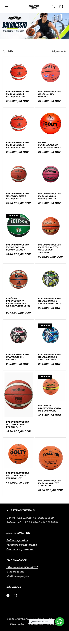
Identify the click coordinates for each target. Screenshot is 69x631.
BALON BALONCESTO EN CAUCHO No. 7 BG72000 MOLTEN (17, 94)
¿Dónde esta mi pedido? (22, 567)
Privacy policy (17, 624)
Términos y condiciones (21, 544)
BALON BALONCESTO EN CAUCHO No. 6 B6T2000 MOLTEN (49, 196)
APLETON (20, 619)
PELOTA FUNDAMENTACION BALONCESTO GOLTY (49, 145)
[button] (6, 6)
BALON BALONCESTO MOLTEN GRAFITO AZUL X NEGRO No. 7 (49, 357)
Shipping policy (54, 624)
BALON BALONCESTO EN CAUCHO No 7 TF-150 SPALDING (49, 483)
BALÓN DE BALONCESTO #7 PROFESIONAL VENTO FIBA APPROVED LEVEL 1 (18, 303)
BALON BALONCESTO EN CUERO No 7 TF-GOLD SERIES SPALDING (49, 249)
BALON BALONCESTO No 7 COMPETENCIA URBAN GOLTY (17, 475)
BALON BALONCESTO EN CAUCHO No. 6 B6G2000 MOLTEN (17, 145)
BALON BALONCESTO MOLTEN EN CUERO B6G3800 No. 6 (17, 196)
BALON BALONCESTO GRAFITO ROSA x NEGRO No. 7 (17, 357)
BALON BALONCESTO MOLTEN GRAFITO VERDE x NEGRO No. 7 (49, 301)
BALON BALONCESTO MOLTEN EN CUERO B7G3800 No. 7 (17, 424)
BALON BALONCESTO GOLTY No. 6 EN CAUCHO (49, 94)
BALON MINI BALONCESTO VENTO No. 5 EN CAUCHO (49, 408)
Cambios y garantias (20, 549)
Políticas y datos (17, 540)
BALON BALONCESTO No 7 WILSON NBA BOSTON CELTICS (17, 247)
